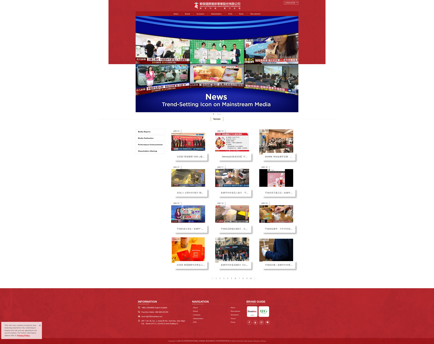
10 (251, 278)
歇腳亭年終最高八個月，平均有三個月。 (233, 181)
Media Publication (146, 138)
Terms (233, 318)
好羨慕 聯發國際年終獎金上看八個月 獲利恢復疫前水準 (189, 253)
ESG (230, 14)
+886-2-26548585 (147, 308)
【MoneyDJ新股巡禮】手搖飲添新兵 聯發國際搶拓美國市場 (233, 145)
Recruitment (255, 14)
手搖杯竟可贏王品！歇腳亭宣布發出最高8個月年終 (277, 181)
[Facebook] (249, 322)
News (241, 14)
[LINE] (267, 322)
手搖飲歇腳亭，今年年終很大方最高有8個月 (277, 217)
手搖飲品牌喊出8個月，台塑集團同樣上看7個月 (233, 217)
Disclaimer (235, 315)
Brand (187, 14)
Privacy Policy (23, 335)
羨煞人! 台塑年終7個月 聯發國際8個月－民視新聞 (189, 181)
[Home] (214, 114)
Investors (200, 14)
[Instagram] (261, 322)
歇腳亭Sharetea (252, 311)
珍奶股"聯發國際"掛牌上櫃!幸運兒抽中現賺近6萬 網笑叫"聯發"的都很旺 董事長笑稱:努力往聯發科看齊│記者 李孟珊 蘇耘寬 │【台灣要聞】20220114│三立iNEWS (189, 145)
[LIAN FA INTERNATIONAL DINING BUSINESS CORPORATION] (217, 5)
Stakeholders (216, 14)
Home (233, 322)
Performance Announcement (150, 145)
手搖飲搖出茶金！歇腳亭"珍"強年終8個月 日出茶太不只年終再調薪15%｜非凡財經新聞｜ (189, 217)
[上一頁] (212, 278)
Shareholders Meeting (147, 151)
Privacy (263, 341)
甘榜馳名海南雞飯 (264, 311)
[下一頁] (254, 278)
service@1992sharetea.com (151, 316)
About (176, 14)
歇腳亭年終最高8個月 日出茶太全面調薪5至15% (233, 253)
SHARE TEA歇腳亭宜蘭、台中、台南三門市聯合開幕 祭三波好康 (277, 145)
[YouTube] (255, 322)
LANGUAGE (290, 3)
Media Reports (144, 132)
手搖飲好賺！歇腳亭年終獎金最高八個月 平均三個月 (277, 253)
